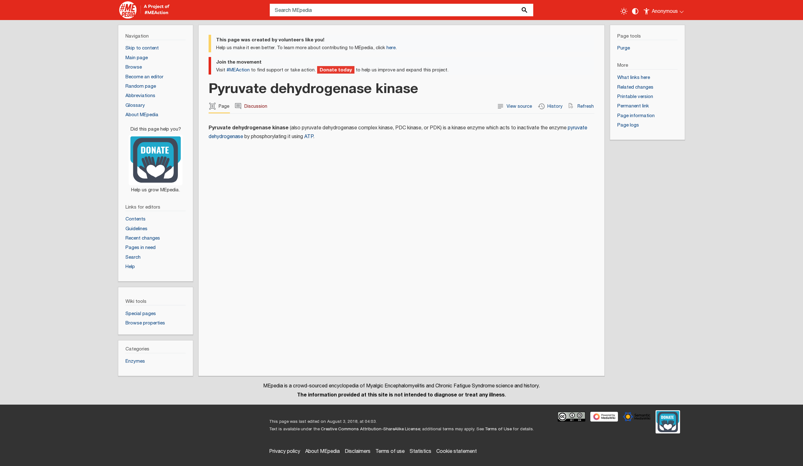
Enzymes (135, 361)
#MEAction (238, 70)
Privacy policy (284, 451)
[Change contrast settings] (635, 11)
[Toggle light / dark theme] (624, 11)
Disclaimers (357, 451)
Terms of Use (498, 429)
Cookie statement (456, 451)
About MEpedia (322, 451)
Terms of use (390, 451)
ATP (308, 137)
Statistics (420, 451)
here (391, 47)
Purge (623, 48)
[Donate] (155, 156)
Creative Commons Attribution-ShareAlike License (370, 429)
